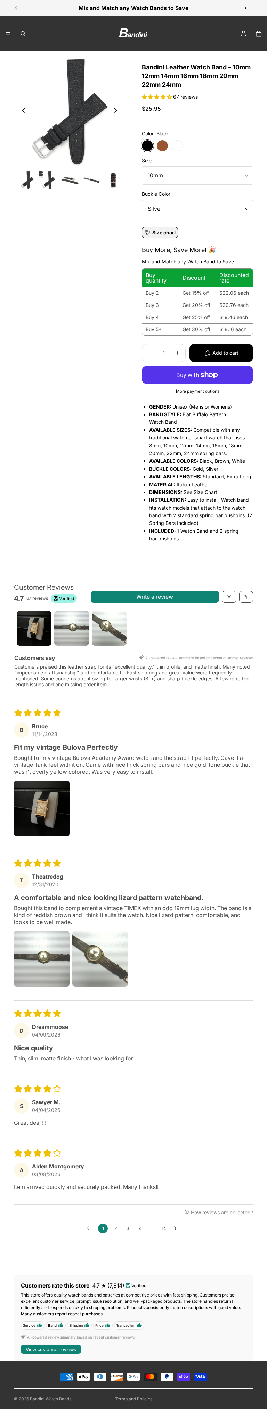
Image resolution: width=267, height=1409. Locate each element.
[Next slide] (245, 8)
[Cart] (258, 33)
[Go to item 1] (34, 628)
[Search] (23, 33)
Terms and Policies (133, 1398)
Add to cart (225, 353)
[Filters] (229, 597)
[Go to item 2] (71, 628)
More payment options (197, 391)
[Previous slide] (16, 8)
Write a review (154, 596)
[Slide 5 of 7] (113, 180)
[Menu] (8, 34)
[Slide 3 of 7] (70, 180)
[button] (157, 97)
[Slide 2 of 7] (48, 180)
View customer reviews (51, 1349)
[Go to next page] (177, 1228)
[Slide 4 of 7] (91, 180)
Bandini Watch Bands (50, 1398)
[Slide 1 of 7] (27, 180)
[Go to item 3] (109, 628)
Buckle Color (156, 194)
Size (147, 160)
